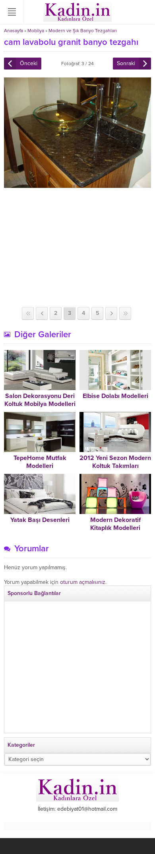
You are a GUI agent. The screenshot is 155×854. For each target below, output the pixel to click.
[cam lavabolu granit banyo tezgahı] (77, 184)
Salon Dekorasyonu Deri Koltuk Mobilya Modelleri (40, 400)
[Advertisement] (77, 247)
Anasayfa (13, 30)
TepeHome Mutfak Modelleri (40, 462)
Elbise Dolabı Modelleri (115, 396)
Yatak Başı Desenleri (40, 520)
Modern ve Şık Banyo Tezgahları (82, 30)
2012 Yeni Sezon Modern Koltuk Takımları (115, 462)
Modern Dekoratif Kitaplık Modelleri (115, 524)
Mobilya (35, 30)
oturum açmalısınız (82, 582)
